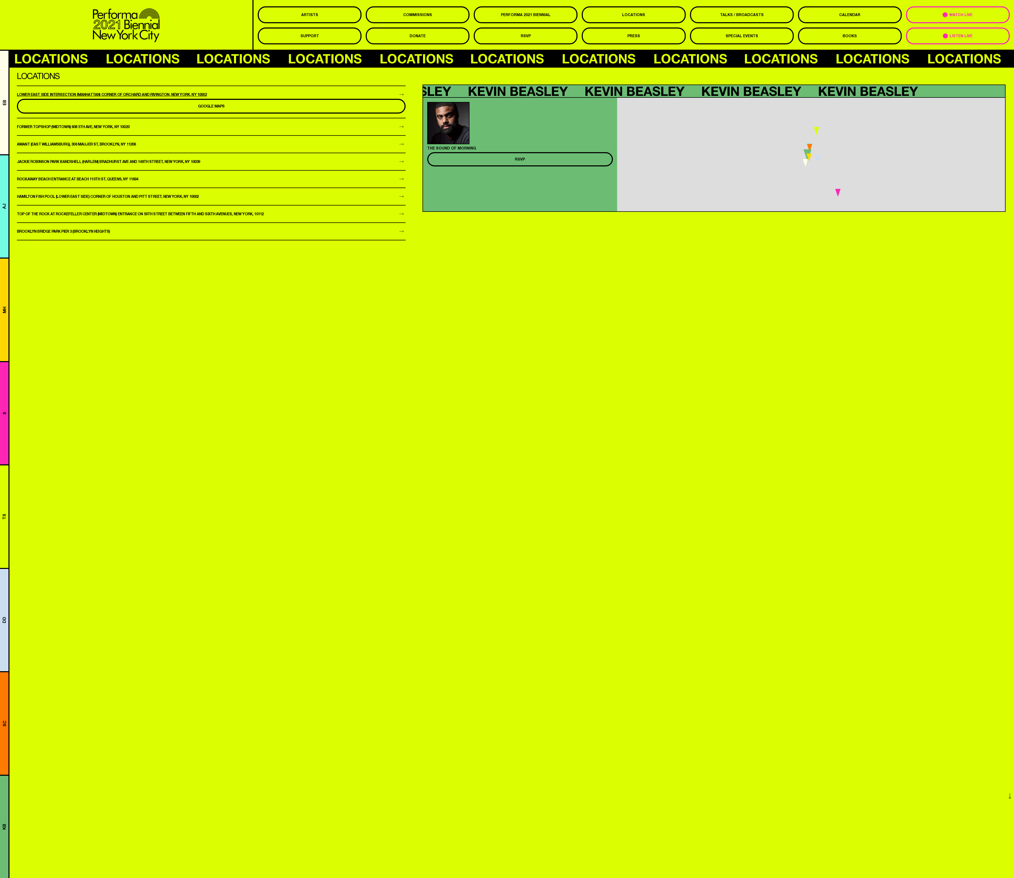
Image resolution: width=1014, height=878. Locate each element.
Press (633, 36)
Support (310, 36)
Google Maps (211, 106)
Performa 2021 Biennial (526, 14)
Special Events (742, 36)
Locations (633, 14)
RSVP (526, 36)
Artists (309, 14)
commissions (417, 14)
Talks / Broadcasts (742, 14)
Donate (418, 36)
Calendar (849, 14)
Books (850, 36)
